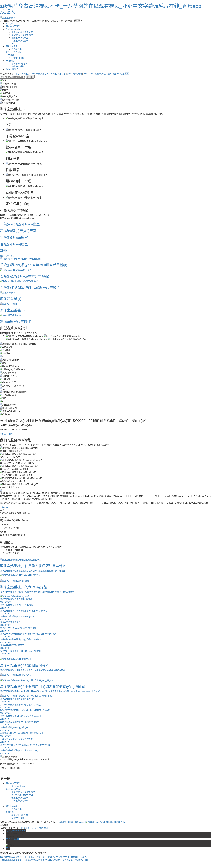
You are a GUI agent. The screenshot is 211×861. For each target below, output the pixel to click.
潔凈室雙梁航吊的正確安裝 (12, 646)
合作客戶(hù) (17, 49)
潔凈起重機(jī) (22, 73)
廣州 (41, 827)
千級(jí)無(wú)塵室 (19, 37)
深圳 (46, 827)
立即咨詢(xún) (6, 433)
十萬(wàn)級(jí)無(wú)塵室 (23, 31)
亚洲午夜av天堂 (43, 859)
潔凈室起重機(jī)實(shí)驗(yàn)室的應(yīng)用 (20, 717)
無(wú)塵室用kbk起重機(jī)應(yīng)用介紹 (18, 629)
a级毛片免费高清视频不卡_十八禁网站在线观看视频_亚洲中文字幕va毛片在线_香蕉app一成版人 (103, 8)
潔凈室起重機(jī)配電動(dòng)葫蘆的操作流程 (20, 706)
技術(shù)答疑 (17, 66)
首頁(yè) (9, 23)
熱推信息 (62, 73)
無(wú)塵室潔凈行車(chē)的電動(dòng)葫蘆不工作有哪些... (26, 711)
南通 (32, 827)
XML (91, 73)
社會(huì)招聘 (17, 57)
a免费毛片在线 (81, 859)
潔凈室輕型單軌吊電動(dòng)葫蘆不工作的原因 (21, 641)
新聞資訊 (10, 60)
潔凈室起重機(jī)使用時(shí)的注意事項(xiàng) (20, 652)
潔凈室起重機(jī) (35, 73)
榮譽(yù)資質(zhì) (14, 51)
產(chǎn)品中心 (13, 29)
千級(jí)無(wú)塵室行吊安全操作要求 (16, 740)
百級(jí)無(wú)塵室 (19, 40)
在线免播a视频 (29, 859)
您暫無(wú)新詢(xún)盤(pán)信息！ (113, 73)
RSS (85, 73)
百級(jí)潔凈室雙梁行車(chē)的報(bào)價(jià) (20, 723)
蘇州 (27, 827)
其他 (13, 43)
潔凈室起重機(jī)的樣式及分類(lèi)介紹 (17, 606)
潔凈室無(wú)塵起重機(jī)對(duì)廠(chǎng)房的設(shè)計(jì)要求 (28, 635)
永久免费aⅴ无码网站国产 (62, 859)
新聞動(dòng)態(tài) (20, 63)
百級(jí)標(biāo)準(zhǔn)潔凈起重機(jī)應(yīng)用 (21, 734)
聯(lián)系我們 (12, 69)
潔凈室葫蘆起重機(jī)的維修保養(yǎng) (17, 618)
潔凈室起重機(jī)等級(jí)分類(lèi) (14, 729)
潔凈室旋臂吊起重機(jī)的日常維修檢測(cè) (19, 752)
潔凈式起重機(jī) (49, 73)
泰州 (37, 827)
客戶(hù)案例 (12, 46)
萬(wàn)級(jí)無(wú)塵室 (22, 34)
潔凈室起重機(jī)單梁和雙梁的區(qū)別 (17, 700)
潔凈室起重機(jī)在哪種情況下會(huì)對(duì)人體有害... (24, 612)
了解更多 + (5, 507)
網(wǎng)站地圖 (74, 73)
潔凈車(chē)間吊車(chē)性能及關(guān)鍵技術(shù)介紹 (25, 746)
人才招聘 (10, 54)
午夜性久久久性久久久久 (11, 859)
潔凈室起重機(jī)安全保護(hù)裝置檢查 (17, 600)
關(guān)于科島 (13, 26)
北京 (23, 827)
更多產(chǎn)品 (7, 255)
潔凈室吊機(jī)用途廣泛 (10, 623)
